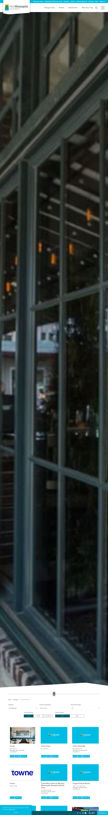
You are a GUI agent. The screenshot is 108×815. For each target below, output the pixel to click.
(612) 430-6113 (76, 751)
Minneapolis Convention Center (53, 1)
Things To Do (49, 8)
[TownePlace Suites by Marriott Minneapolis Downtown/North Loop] (54, 772)
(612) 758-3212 (44, 793)
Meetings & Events (38, 1)
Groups (73, 1)
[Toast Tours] (54, 735)
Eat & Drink (73, 8)
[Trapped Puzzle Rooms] (85, 772)
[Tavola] (22, 735)
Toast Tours (45, 746)
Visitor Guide (101, 813)
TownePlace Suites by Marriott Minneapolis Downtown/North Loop (52, 785)
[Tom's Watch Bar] (85, 735)
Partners (91, 1)
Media (96, 1)
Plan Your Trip (87, 8)
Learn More (12, 809)
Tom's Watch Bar (79, 746)
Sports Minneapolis (81, 1)
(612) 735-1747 (44, 748)
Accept (16, 812)
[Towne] (22, 772)
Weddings (66, 1)
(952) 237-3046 (13, 786)
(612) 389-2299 (13, 751)
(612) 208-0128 (76, 789)
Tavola (12, 746)
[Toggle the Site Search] (96, 7)
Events (61, 8)
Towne (12, 783)
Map (17, 756)
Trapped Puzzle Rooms (81, 783)
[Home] (16, 7)
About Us (102, 1)
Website (23, 756)
